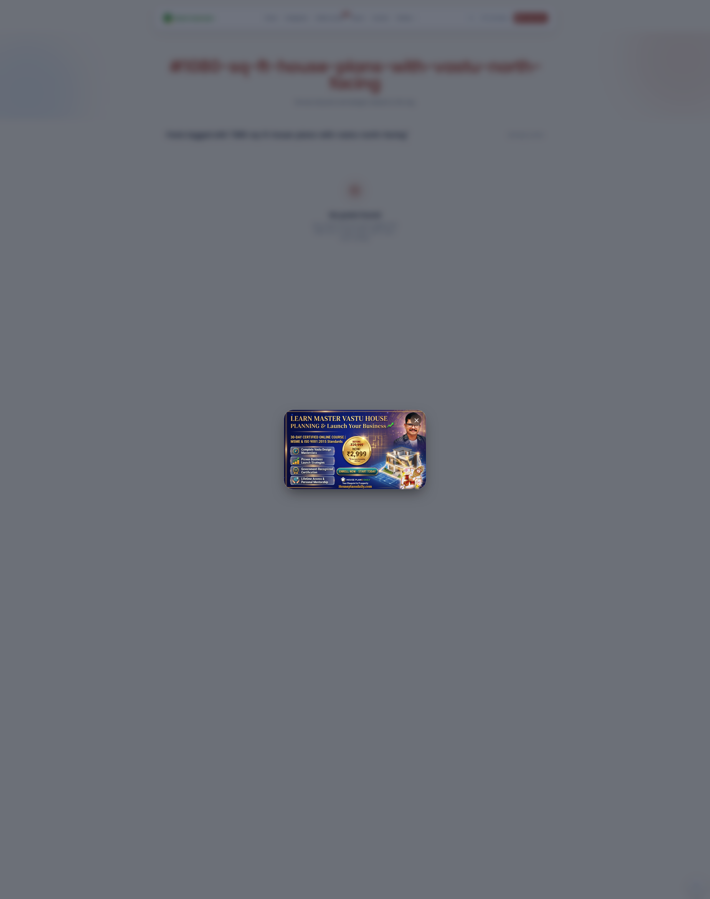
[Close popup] (416, 419)
